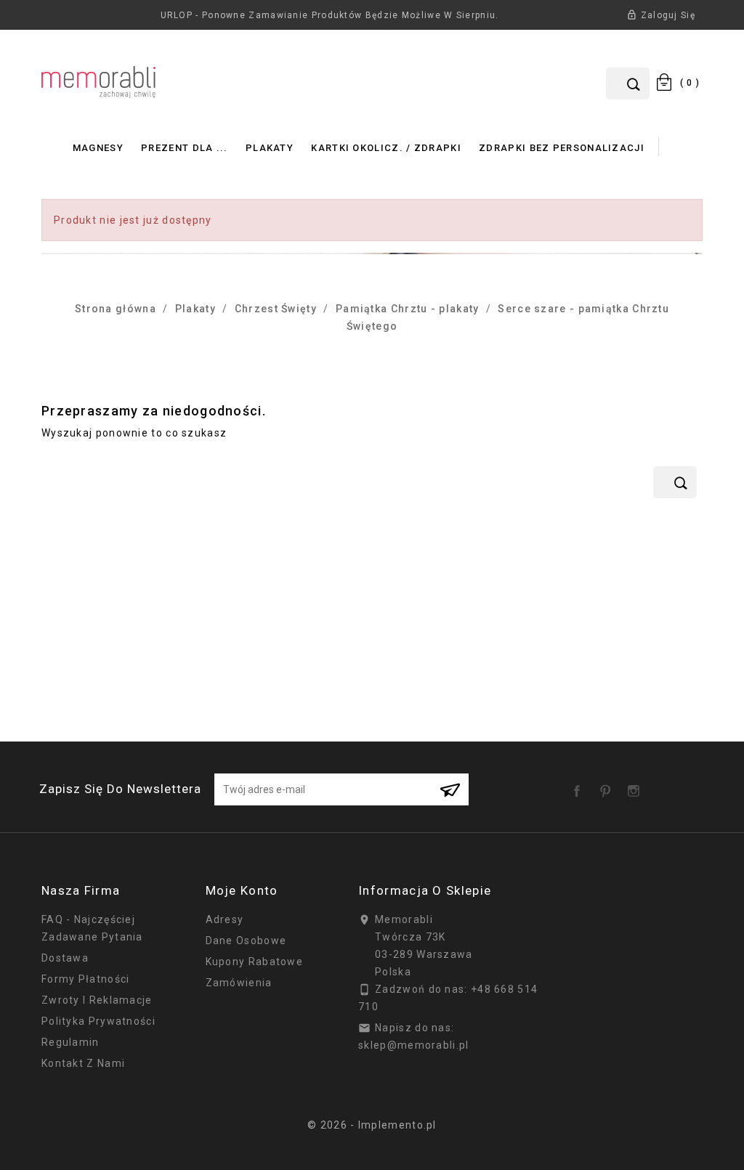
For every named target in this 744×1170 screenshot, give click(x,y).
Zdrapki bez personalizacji (561, 147)
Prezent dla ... (184, 147)
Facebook (580, 786)
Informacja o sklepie (424, 890)
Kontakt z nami (83, 1063)
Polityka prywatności (98, 1021)
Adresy (225, 919)
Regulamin (70, 1042)
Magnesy (98, 147)
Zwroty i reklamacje (97, 1000)
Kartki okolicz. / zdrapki (386, 147)
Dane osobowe (246, 940)
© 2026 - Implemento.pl (372, 1125)
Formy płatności (85, 979)
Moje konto (242, 890)
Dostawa (65, 958)
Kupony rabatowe (255, 961)
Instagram (636, 786)
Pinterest (608, 786)
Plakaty (270, 147)
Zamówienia (239, 982)
